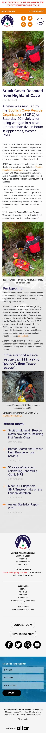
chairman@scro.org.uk (12, 416)
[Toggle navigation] (40, 21)
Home (23, 589)
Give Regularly (36, 11)
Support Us (23, 598)
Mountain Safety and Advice (23, 601)
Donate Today (8, 11)
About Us (23, 592)
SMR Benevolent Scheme (23, 609)
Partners (23, 595)
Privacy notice (23, 719)
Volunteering (23, 606)
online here (23, 336)
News (23, 604)
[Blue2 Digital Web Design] (23, 728)
